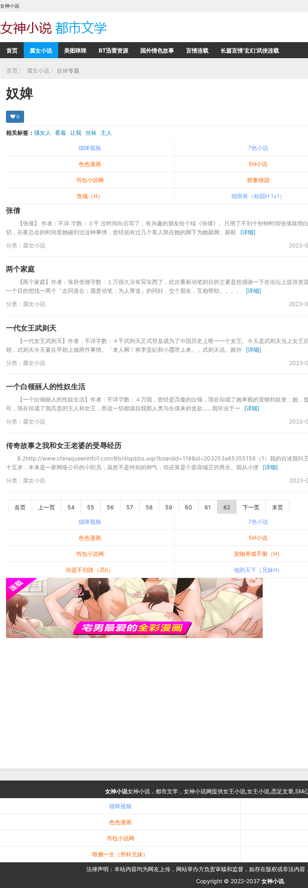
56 (110, 507)
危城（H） (90, 196)
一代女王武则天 (31, 328)
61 (208, 507)
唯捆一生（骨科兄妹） (120, 854)
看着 (60, 132)
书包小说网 (90, 179)
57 (129, 507)
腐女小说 (41, 50)
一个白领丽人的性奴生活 (45, 386)
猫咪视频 (90, 147)
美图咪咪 (75, 50)
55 (90, 507)
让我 (75, 132)
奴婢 (62, 70)
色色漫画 (90, 163)
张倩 (13, 210)
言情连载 (197, 50)
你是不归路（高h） (90, 569)
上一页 (46, 507)
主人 (106, 132)
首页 (12, 50)
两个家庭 (20, 269)
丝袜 (91, 132)
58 (149, 507)
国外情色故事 (157, 50)
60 (188, 507)
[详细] (247, 232)
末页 (277, 507)
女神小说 (116, 791)
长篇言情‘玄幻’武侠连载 (250, 50)
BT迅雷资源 (113, 50)
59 (168, 507)
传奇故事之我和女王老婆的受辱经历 (64, 445)
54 (71, 507)
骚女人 (42, 132)
